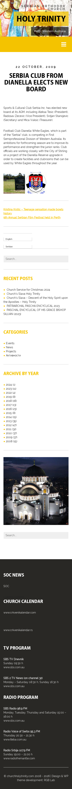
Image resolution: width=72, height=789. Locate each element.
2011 (8, 429)
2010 (9, 433)
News (9, 347)
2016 (9, 408)
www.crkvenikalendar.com (19, 612)
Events (10, 343)
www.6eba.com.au (14, 739)
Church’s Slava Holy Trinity (23, 293)
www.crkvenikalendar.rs (18, 630)
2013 (9, 421)
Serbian (9, 246)
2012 (9, 425)
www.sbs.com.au (13, 667)
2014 (9, 417)
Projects (11, 351)
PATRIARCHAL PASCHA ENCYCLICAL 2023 (33, 305)
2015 (9, 413)
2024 (9, 384)
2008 (9, 441)
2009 (9, 437)
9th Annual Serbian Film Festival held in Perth (31, 217)
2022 (9, 392)
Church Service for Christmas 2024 (28, 289)
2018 (9, 400)
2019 (9, 396)
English (9, 239)
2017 (9, 404)
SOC (6, 586)
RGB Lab (49, 780)
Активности (13, 355)
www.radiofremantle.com (19, 758)
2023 (9, 388)
